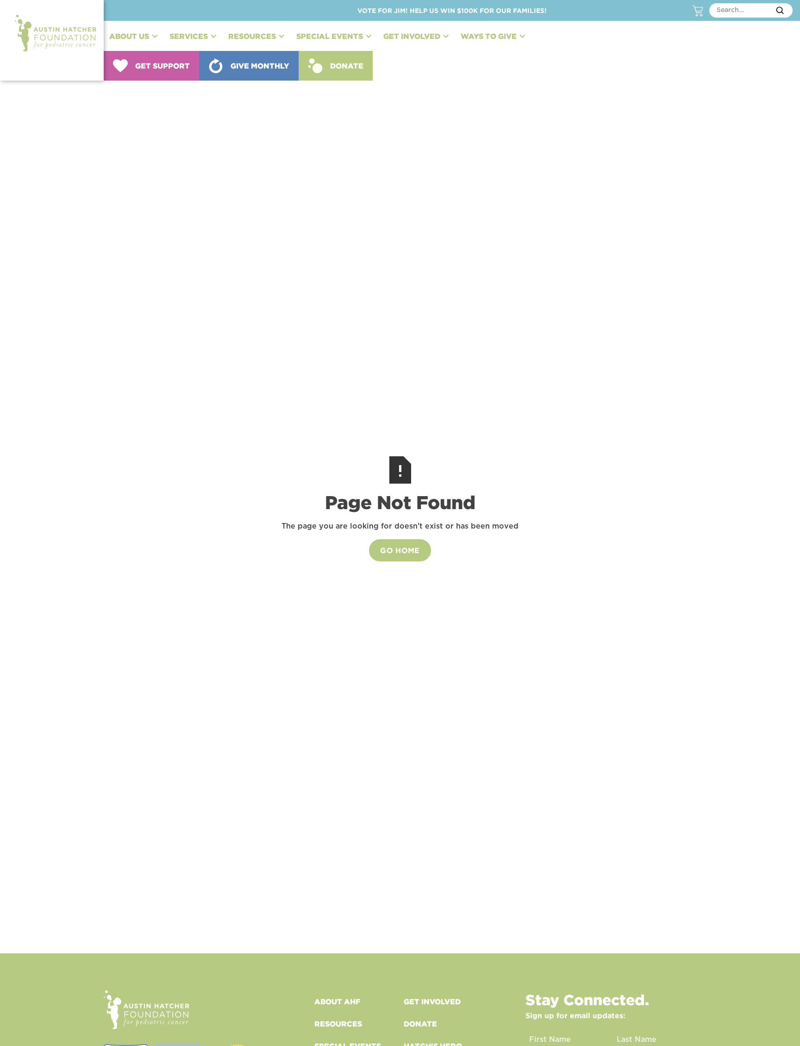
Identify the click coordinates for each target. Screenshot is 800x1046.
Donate (420, 1024)
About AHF (337, 1001)
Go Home (399, 550)
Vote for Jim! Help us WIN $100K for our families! (452, 10)
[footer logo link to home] (146, 1009)
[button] (134, 36)
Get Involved (432, 1001)
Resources (338, 1024)
